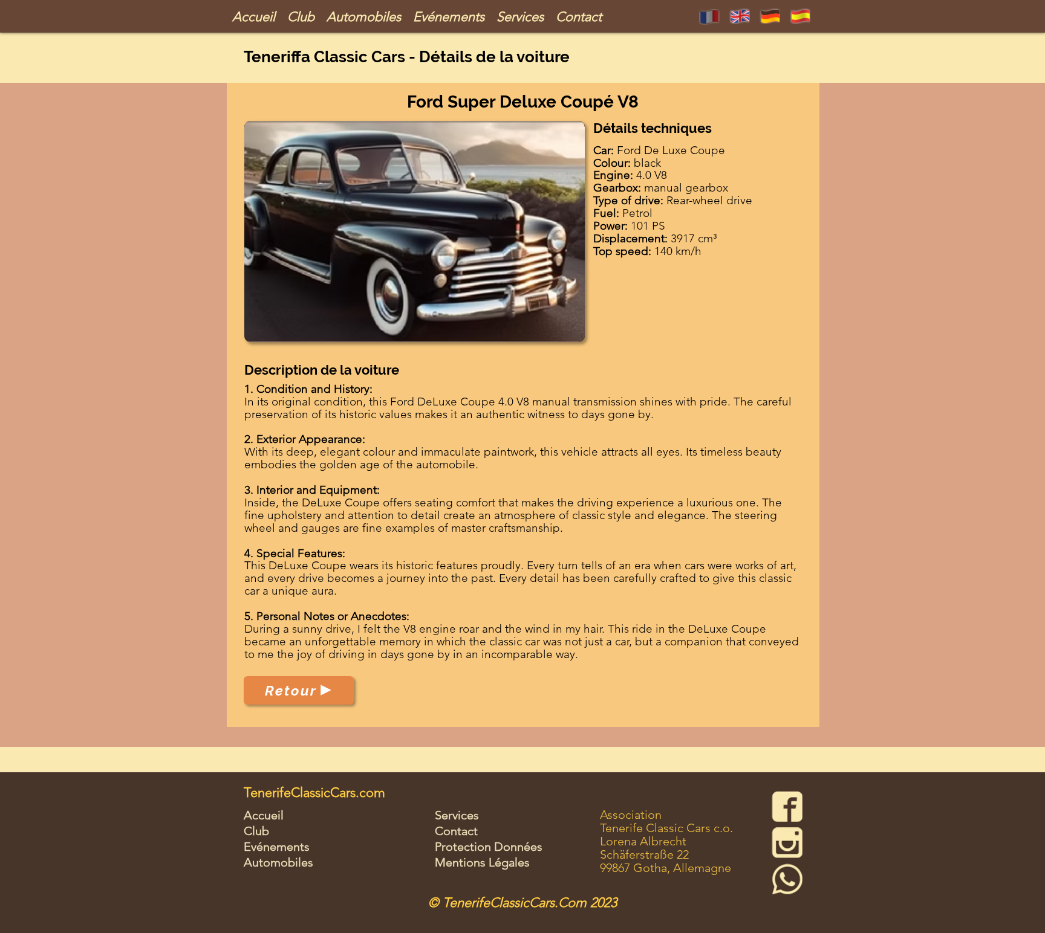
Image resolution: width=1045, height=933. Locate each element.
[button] (414, 231)
